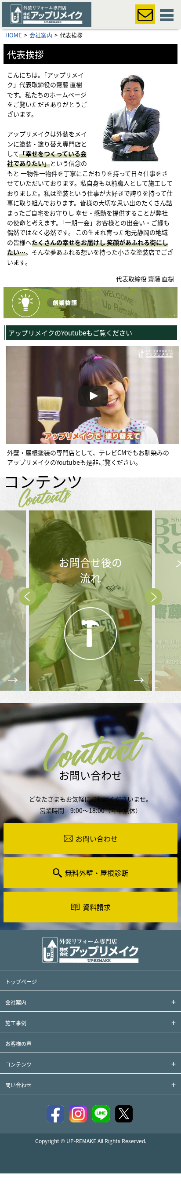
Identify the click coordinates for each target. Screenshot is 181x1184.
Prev (27, 596)
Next (153, 596)
